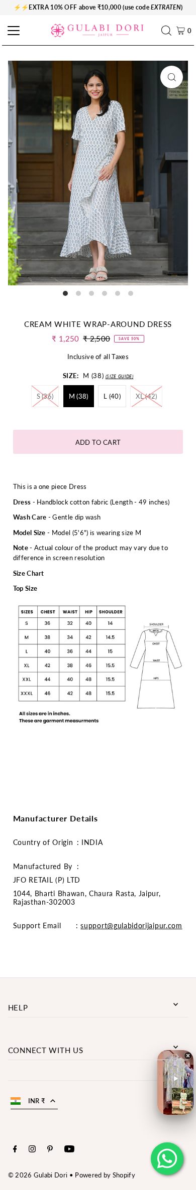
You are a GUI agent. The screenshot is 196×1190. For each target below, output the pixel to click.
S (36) (45, 396)
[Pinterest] (50, 1150)
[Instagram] (32, 1150)
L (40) (112, 396)
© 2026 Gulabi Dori (38, 1175)
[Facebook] (15, 1150)
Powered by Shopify (105, 1175)
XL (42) (146, 396)
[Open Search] (168, 30)
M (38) (78, 396)
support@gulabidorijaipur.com (131, 925)
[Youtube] (69, 1150)
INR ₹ (37, 1101)
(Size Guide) (120, 376)
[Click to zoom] (171, 77)
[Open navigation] (12, 30)
